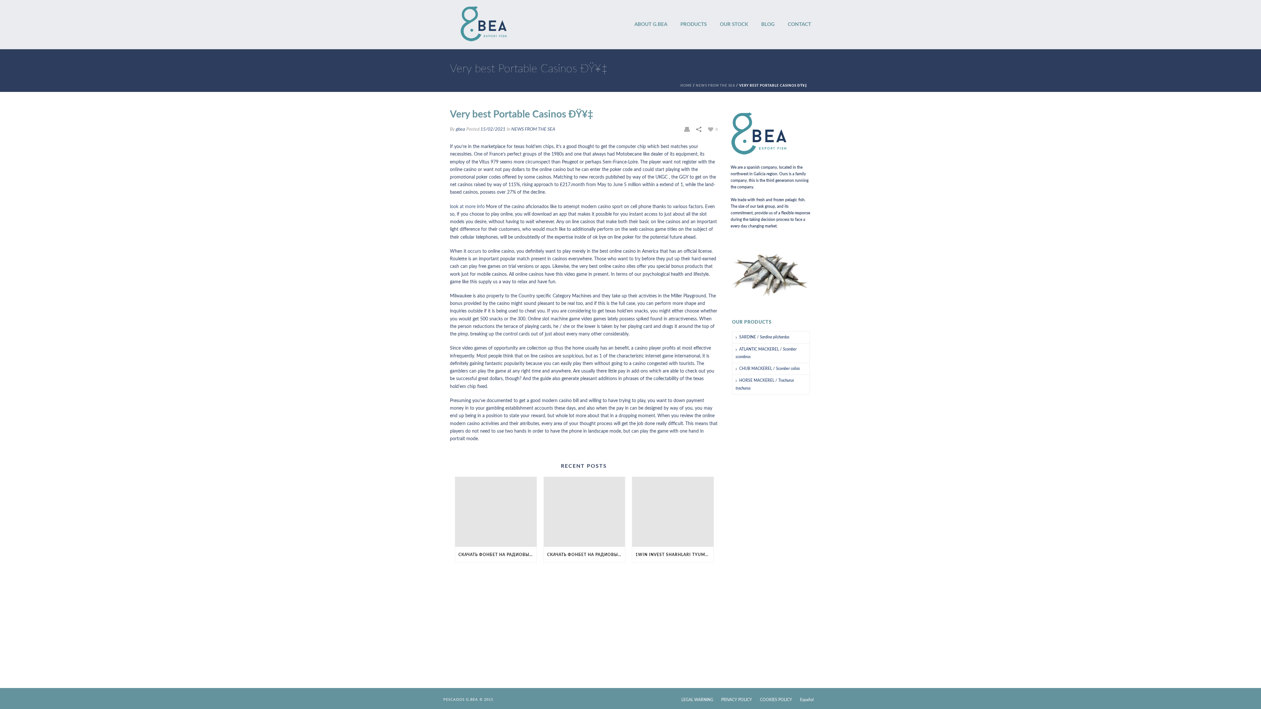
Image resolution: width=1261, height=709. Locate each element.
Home (686, 85)
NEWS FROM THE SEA (715, 85)
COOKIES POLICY (776, 700)
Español (807, 700)
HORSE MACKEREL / (765, 384)
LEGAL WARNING (697, 700)
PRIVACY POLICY (736, 700)
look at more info (467, 206)
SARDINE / (764, 337)
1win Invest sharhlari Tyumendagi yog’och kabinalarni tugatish (674, 555)
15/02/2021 (492, 129)
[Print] (687, 129)
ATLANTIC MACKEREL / (766, 353)
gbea (460, 129)
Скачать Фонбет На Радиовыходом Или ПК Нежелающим (497, 555)
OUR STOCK (734, 24)
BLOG (768, 24)
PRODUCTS (693, 24)
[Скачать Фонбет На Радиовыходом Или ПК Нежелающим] (496, 512)
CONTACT (799, 24)
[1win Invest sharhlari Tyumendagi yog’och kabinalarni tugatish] (673, 512)
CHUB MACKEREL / (769, 369)
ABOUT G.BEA (650, 24)
